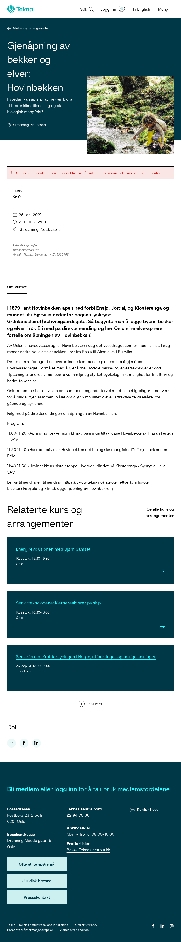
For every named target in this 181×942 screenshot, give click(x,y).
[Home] (19, 9)
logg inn (65, 788)
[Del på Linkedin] (36, 743)
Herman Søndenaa (35, 254)
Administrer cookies (74, 930)
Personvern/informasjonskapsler (30, 930)
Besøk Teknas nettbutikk (88, 849)
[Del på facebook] (24, 743)
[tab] (17, 289)
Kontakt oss (147, 809)
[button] (86, 8)
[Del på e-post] (11, 743)
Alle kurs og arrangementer (31, 28)
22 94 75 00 (78, 815)
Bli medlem (23, 788)
